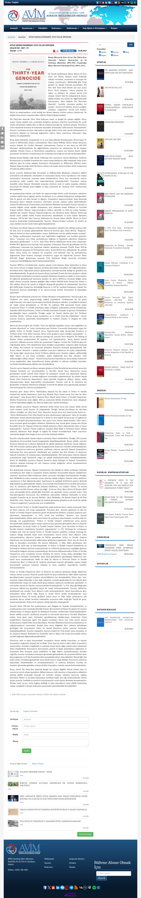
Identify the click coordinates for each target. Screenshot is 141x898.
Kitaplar (101, 62)
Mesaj (15, 741)
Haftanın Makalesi (106, 609)
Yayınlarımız (27, 28)
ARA (130, 44)
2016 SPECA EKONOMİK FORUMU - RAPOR (36, 772)
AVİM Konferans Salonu (107, 554)
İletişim (114, 28)
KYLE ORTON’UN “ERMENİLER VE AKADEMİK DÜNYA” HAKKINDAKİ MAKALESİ (50, 821)
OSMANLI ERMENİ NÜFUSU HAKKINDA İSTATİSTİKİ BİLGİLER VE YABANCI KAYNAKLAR (53, 810)
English (15, 2)
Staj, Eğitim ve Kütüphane (94, 28)
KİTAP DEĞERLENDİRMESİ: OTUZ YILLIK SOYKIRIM (50, 37)
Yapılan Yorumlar (30, 711)
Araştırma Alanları (76, 859)
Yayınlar (47, 863)
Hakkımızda (72, 28)
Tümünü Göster (85, 834)
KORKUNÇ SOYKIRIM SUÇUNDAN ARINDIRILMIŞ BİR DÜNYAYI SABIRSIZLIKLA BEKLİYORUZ (53, 784)
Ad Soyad (14, 719)
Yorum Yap (14, 711)
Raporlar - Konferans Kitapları (113, 472)
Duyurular (102, 564)
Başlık (15, 734)
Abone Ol (101, 878)
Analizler (22, 37)
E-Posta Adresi (15, 727)
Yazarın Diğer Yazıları (19, 764)
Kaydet (26, 751)
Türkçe (8, 2)
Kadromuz (56, 28)
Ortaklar (72, 863)
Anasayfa (14, 28)
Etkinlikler (43, 28)
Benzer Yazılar (38, 764)
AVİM (19, 51)
